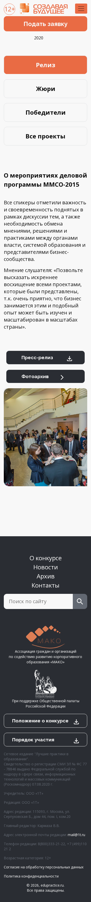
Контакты (45, 585)
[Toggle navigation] (81, 9)
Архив (46, 576)
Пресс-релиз (37, 357)
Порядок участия (33, 739)
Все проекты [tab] (45, 136)
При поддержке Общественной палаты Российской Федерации (45, 703)
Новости (45, 567)
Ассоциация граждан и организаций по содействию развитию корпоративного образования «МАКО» (45, 656)
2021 (84, 38)
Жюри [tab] (45, 88)
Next (84, 444)
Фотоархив (35, 376)
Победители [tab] (46, 112)
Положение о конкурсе (40, 720)
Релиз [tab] (45, 65)
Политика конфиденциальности (31, 876)
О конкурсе (46, 558)
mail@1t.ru (76, 834)
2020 (38, 38)
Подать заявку (45, 24)
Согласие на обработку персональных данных (43, 867)
